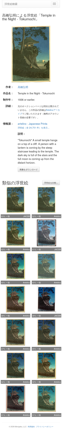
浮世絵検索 (10, 4)
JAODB (26, 216)
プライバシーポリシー (44, 426)
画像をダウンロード (29, 169)
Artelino (57, 216)
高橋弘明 (23, 87)
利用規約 (31, 426)
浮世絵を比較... (51, 182)
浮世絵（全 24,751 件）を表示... (33, 127)
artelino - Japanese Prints (32, 123)
